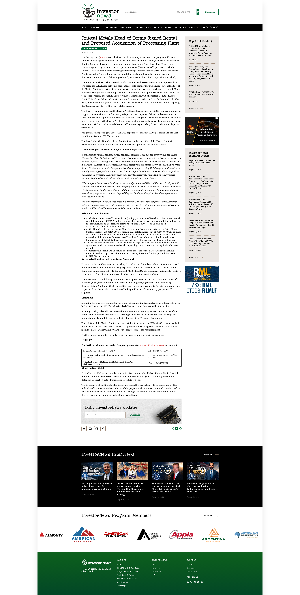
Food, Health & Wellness (126, 575)
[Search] (198, 12)
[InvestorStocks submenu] (185, 27)
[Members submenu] (102, 27)
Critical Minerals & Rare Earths (94, 48)
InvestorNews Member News (199, 154)
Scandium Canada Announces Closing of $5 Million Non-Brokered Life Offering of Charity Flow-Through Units (201, 204)
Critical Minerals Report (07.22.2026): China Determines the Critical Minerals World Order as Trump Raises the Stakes (200, 51)
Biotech (119, 564)
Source (103, 57)
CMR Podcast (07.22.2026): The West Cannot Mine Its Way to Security (202, 94)
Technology (121, 585)
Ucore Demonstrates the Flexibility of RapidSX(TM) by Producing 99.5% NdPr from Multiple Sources (201, 242)
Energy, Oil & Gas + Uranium (127, 571)
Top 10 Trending (200, 41)
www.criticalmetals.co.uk (153, 345)
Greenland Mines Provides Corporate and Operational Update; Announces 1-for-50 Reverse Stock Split (201, 224)
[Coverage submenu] (132, 27)
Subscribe (210, 12)
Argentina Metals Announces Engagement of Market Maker (202, 162)
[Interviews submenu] (150, 27)
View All (193, 108)
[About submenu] (197, 27)
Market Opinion (122, 582)
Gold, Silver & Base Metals (127, 578)
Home (84, 27)
